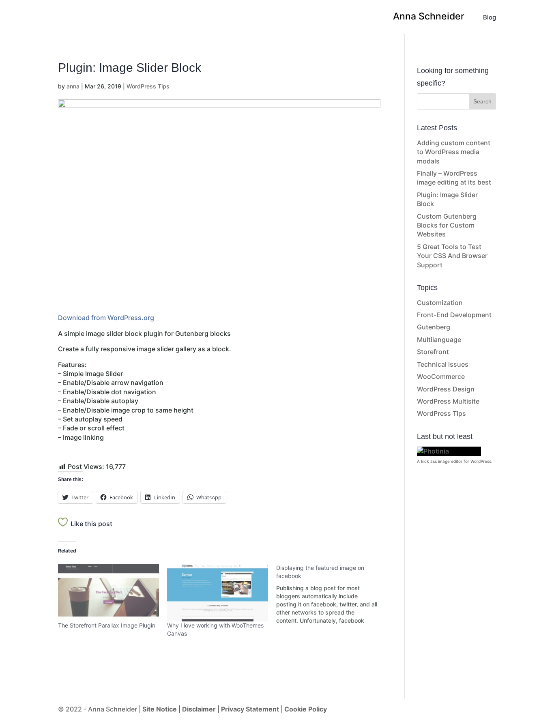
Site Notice (160, 709)
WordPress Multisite (448, 401)
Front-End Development (454, 315)
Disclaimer (199, 709)
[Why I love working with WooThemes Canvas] (217, 592)
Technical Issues (442, 364)
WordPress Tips (148, 86)
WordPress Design (446, 389)
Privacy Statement (250, 709)
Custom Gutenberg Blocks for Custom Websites (447, 225)
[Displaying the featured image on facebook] (330, 594)
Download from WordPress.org (106, 318)
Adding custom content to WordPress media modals (453, 152)
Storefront (433, 352)
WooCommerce (441, 376)
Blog (489, 18)
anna (73, 86)
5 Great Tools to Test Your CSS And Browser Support (452, 256)
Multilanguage (439, 339)
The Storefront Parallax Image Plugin (106, 625)
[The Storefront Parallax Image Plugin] (108, 592)
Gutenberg (433, 327)
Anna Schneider (428, 17)
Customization (440, 303)
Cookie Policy (305, 709)
